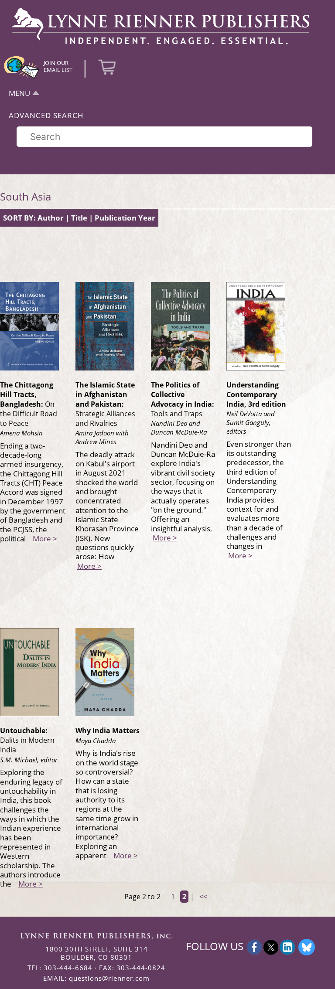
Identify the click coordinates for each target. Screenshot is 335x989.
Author (51, 217)
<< (203, 896)
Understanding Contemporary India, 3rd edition (256, 394)
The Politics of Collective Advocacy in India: (182, 399)
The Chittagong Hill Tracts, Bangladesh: (28, 404)
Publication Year (125, 217)
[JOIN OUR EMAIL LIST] (22, 77)
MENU (19, 93)
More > (45, 538)
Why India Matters (107, 730)
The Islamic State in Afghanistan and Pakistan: (105, 404)
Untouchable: (27, 740)
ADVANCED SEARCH (46, 115)
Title (79, 217)
